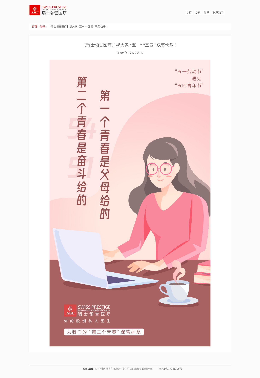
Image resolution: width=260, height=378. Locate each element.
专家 (197, 12)
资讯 (206, 12)
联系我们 (218, 12)
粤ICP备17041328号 (170, 368)
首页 (189, 12)
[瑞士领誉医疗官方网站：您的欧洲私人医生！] (48, 7)
